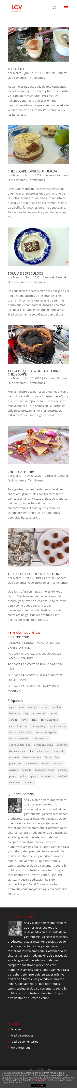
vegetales (14, 782)
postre (12, 776)
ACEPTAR (38, 1085)
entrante (14, 757)
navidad (13, 770)
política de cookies (36, 1080)
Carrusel (49, 73)
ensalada (59, 751)
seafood (62, 776)
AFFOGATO (16, 69)
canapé (13, 719)
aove (21, 707)
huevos (46, 763)
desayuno (62, 744)
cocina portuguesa (46, 732)
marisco (58, 763)
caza (34, 719)
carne (24, 719)
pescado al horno (44, 770)
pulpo (23, 776)
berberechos (39, 713)
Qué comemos (17, 78)
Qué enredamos (39, 582)
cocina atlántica (49, 719)
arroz (45, 707)
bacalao (56, 707)
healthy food (31, 763)
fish (57, 757)
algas (12, 707)
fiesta (48, 757)
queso (33, 776)
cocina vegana (40, 738)
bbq (26, 713)
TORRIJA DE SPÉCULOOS (25, 273)
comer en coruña (43, 744)
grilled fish (15, 763)
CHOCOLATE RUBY (21, 472)
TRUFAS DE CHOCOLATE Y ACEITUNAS (35, 574)
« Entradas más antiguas (24, 632)
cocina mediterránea (20, 732)
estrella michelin (32, 757)
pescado (26, 770)
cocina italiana (58, 726)
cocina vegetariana (19, 744)
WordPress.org (20, 1047)
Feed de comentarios (24, 1041)
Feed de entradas (22, 1035)
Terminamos (36, 78)
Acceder (15, 1029)
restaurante (47, 776)
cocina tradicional (19, 738)
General (62, 73)
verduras (29, 782)
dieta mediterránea (39, 751)
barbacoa (14, 713)
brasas (53, 713)
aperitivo (33, 707)
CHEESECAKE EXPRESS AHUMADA (32, 171)
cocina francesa (18, 726)
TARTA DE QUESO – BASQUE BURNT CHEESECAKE (34, 372)
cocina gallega (38, 726)
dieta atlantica (17, 751)
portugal (62, 770)
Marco (17, 73)
